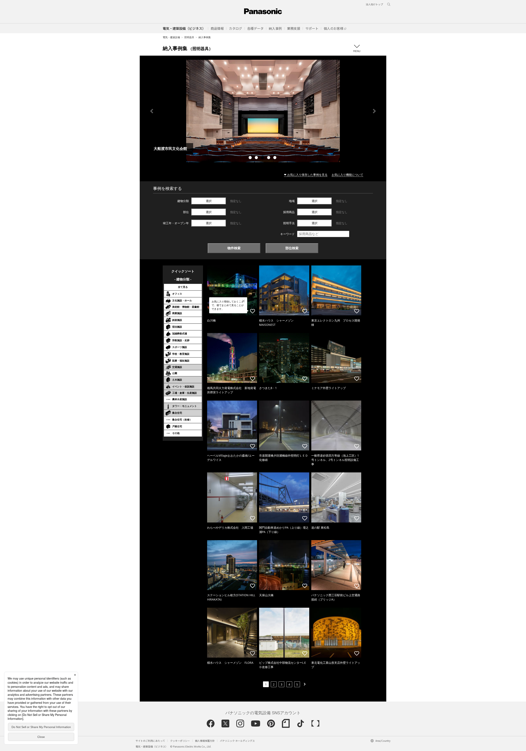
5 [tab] (275, 158)
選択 (209, 201)
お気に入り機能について (347, 175)
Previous (152, 111)
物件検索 (234, 248)
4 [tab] (269, 158)
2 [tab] (257, 158)
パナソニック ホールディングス (237, 740)
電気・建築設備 (171, 37)
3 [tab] (263, 158)
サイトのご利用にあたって (150, 740)
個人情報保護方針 (205, 740)
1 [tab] (251, 158)
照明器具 (189, 37)
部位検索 (292, 248)
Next (374, 111)
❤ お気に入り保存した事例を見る (306, 175)
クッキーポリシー (180, 740)
